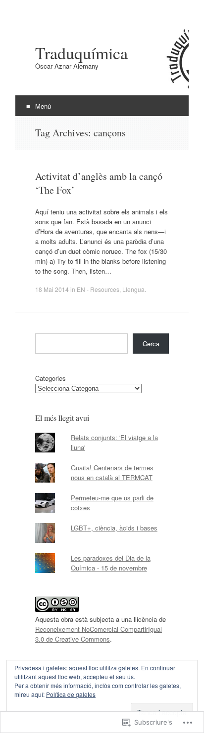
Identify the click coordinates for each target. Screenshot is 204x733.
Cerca (151, 343)
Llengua (133, 289)
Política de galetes (71, 694)
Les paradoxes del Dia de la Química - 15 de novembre (111, 562)
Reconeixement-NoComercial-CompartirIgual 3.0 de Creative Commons (98, 634)
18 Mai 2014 (52, 289)
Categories (50, 378)
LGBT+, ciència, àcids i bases (114, 527)
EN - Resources (98, 289)
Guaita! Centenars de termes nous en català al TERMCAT (112, 472)
